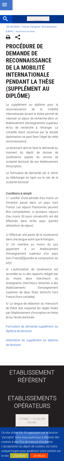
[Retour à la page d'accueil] (32, 7)
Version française (31, 26)
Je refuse (39, 456)
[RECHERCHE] (6, 19)
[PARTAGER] (18, 37)
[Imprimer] (9, 37)
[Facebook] (38, 18)
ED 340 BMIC (13, 26)
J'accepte (19, 456)
